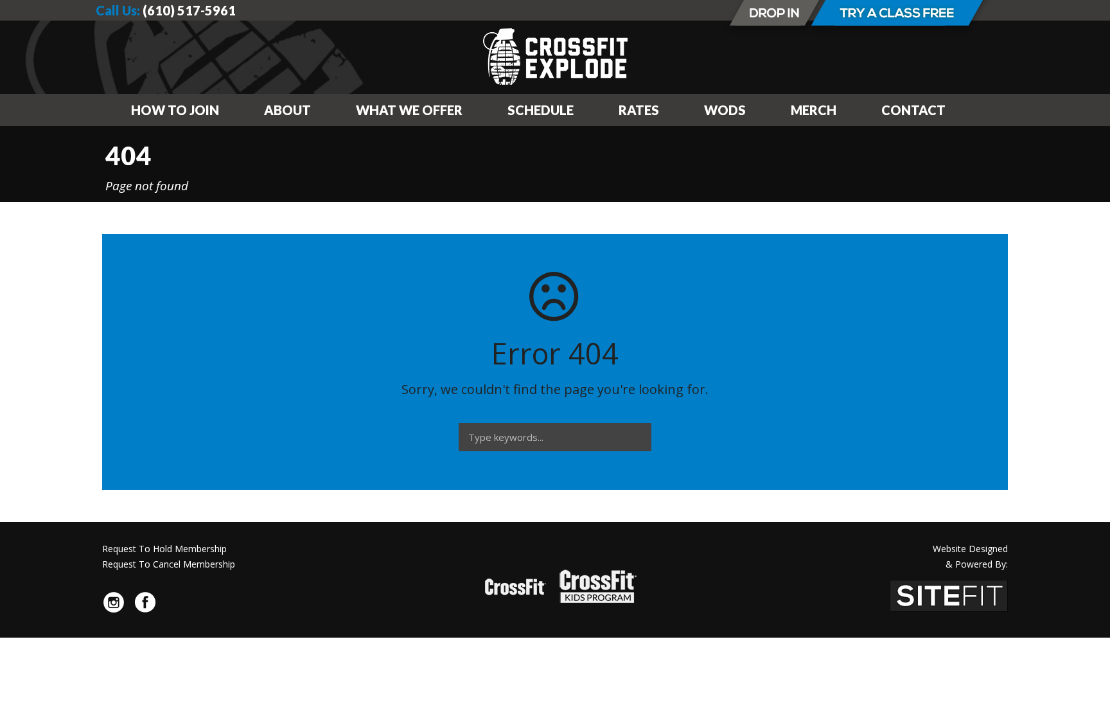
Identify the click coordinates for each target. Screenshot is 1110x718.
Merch (813, 110)
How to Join (175, 110)
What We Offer (409, 110)
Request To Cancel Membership (168, 564)
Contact (913, 110)
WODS (725, 110)
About (287, 110)
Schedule (540, 110)
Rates (639, 110)
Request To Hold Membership (164, 549)
